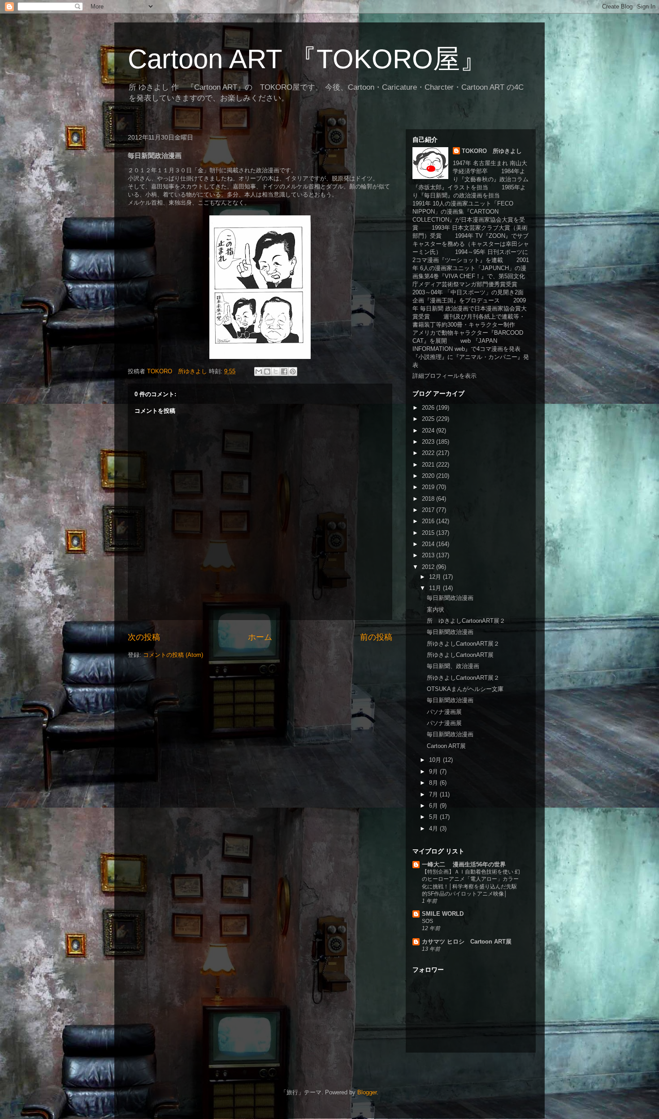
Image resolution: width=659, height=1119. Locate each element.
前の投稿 (376, 637)
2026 (429, 407)
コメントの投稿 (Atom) (173, 654)
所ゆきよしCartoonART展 (460, 654)
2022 (429, 453)
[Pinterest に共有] (292, 371)
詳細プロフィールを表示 (444, 375)
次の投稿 (144, 637)
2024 (429, 430)
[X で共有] (275, 371)
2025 (429, 418)
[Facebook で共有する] (284, 371)
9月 (434, 771)
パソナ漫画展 (444, 711)
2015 (429, 532)
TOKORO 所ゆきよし (492, 151)
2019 (429, 487)
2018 (429, 498)
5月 (434, 816)
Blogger (367, 1092)
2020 (429, 475)
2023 (429, 441)
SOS (427, 921)
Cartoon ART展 (446, 746)
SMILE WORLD (443, 913)
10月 (436, 759)
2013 (429, 555)
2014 (429, 544)
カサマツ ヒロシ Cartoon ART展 (467, 941)
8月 (434, 782)
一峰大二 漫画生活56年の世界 (464, 864)
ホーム (260, 637)
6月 (434, 805)
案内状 (435, 609)
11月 (436, 588)
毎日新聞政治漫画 (450, 597)
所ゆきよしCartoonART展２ (463, 643)
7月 (434, 794)
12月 (436, 576)
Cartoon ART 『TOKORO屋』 (307, 59)
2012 (429, 567)
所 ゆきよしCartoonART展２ (466, 620)
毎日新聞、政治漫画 (453, 666)
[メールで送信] (258, 371)
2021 (429, 464)
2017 (429, 510)
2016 (429, 521)
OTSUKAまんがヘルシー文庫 (465, 689)
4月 (434, 828)
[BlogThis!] (267, 371)
